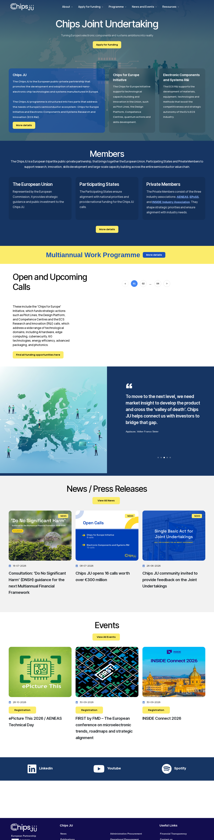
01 (134, 283)
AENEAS (182, 196)
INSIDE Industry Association (171, 202)
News (63, 833)
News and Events (143, 7)
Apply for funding (89, 7)
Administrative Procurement (126, 833)
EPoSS (194, 196)
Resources (169, 7)
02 (143, 283)
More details (24, 125)
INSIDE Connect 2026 (161, 718)
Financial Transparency (173, 833)
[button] (158, 457)
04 (157, 283)
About (66, 7)
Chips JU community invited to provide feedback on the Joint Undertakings (170, 579)
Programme (116, 7)
